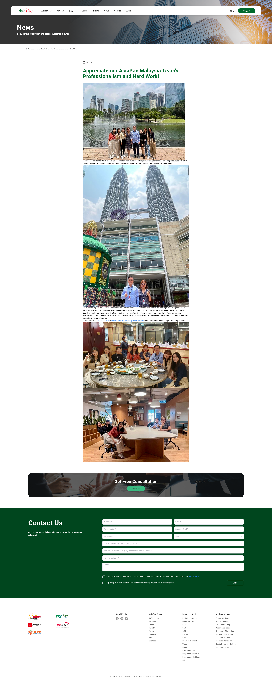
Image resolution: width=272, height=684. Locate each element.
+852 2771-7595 (102, 321)
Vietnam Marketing (224, 641)
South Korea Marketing (226, 644)
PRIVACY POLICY (116, 676)
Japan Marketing (223, 628)
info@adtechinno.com (136, 321)
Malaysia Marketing (224, 634)
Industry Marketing (224, 647)
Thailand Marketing (224, 638)
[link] (17, 49)
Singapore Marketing (225, 631)
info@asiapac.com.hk (119, 321)
